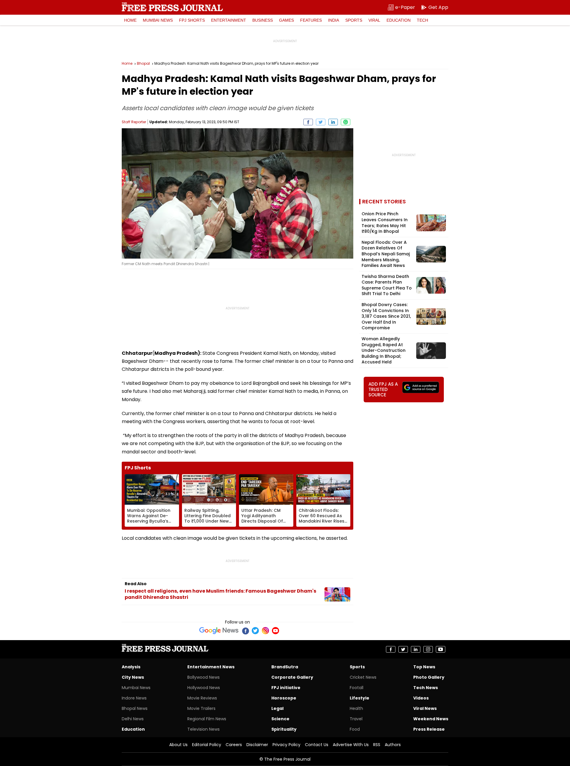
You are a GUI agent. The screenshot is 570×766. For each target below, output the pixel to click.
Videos (421, 698)
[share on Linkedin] (333, 122)
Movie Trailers (201, 708)
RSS (376, 745)
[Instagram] (265, 630)
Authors (393, 745)
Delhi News (133, 719)
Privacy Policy (286, 745)
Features (311, 20)
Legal (277, 708)
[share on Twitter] (320, 122)
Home (130, 20)
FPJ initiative (285, 688)
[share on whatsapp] (345, 122)
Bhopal (143, 63)
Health (356, 708)
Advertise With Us (351, 745)
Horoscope (283, 698)
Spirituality (284, 729)
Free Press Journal (172, 6)
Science (280, 719)
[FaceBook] (245, 630)
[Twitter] (255, 630)
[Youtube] (275, 630)
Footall (356, 688)
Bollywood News (203, 677)
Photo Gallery (428, 677)
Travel (356, 719)
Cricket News (363, 677)
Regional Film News (206, 719)
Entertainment (228, 20)
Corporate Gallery (292, 677)
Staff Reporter (134, 121)
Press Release (429, 729)
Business (262, 20)
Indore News (134, 698)
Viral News (425, 708)
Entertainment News (211, 667)
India (333, 20)
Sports (353, 20)
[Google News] (219, 630)
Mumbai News (158, 20)
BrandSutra (284, 667)
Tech (422, 20)
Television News (203, 729)
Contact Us (316, 745)
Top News (424, 667)
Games (286, 20)
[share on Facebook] (308, 122)
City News (133, 677)
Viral (374, 20)
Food (355, 729)
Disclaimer (257, 745)
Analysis (131, 667)
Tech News (425, 688)
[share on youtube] (440, 649)
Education (399, 20)
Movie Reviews (202, 698)
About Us (178, 745)
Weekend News (430, 719)
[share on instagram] (428, 649)
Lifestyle (359, 698)
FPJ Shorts (192, 20)
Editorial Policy (206, 745)
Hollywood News (203, 688)
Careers (234, 745)
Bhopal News (135, 708)
